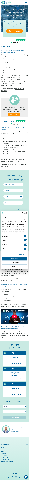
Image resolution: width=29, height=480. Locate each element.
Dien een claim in (14, 114)
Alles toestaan (14, 258)
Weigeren (14, 266)
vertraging (10, 304)
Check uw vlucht (14, 31)
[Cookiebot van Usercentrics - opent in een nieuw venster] (21, 213)
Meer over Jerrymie (15, 431)
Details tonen (22, 254)
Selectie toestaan (15, 262)
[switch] (25, 240)
